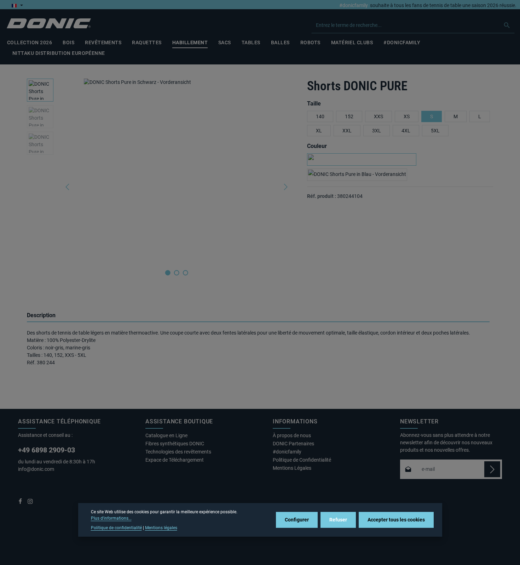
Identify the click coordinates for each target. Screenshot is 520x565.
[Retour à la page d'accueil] (49, 23)
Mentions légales (161, 527)
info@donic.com (36, 469)
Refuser (338, 520)
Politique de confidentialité (116, 527)
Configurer (297, 520)
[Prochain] (285, 186)
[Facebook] (20, 503)
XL (319, 130)
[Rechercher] (507, 25)
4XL (405, 130)
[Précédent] (67, 186)
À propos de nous (292, 435)
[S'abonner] (492, 469)
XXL (347, 130)
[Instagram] (30, 503)
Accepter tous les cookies (396, 520)
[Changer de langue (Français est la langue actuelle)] (17, 5)
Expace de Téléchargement (174, 460)
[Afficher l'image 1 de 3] (168, 272)
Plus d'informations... (111, 518)
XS (407, 116)
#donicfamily (353, 5)
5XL (435, 130)
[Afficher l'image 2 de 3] (176, 272)
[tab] (258, 315)
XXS (378, 116)
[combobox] (405, 25)
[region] (160, 187)
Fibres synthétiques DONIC (174, 443)
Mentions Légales (292, 468)
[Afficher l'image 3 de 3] (185, 272)
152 (349, 116)
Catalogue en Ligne (166, 435)
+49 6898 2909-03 (46, 450)
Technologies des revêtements (178, 452)
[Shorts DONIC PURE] (176, 171)
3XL (376, 130)
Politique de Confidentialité (302, 460)
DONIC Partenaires (293, 443)
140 (320, 116)
